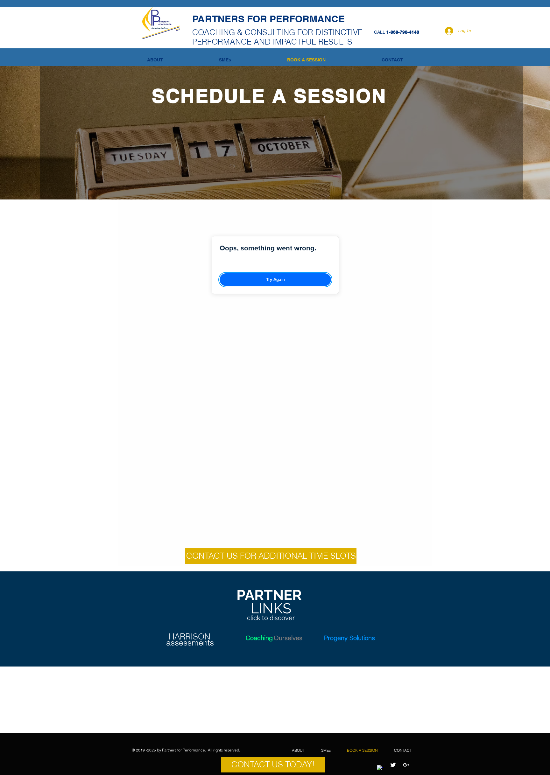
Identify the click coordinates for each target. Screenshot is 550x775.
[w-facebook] (380, 768)
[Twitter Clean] (393, 765)
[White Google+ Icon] (406, 765)
